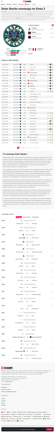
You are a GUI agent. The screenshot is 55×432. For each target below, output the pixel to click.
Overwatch (22, 414)
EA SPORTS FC (27, 418)
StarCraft (13, 418)
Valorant (14, 412)
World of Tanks (12, 420)
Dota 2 (28, 4)
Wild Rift (19, 418)
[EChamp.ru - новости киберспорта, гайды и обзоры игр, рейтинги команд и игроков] (27, 1)
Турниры (9, 4)
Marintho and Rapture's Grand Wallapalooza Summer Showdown (30, 312)
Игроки (15, 4)
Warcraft (47, 416)
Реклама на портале (6, 389)
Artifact (4, 420)
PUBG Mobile (38, 414)
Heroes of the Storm (37, 418)
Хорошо (49, 429)
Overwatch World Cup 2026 (29, 263)
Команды (21, 4)
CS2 (9, 412)
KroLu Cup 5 (29, 305)
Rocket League (22, 412)
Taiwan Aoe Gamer (18, 337)
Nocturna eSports (37, 337)
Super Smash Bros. (7, 416)
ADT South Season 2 (30, 234)
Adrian (35, 28)
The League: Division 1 (29, 333)
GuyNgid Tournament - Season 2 (30, 220)
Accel (34, 36)
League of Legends (42, 412)
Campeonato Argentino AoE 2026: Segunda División (30, 326)
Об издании (4, 387)
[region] (27, 289)
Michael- (34, 32)
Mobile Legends (32, 412)
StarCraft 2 (30, 414)
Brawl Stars (5, 418)
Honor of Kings (27, 416)
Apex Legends (6, 414)
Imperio (21, 237)
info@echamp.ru (9, 381)
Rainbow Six (15, 414)
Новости (3, 4)
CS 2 (34, 4)
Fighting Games (17, 416)
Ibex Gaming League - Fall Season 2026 (30, 341)
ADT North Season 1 (30, 241)
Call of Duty (21, 420)
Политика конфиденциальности (8, 391)
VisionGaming (19, 351)
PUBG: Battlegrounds (38, 416)
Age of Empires (47, 414)
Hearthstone (48, 418)
